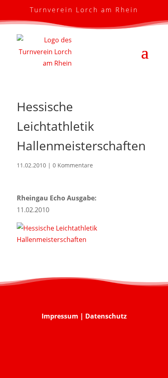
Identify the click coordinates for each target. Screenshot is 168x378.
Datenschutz (106, 316)
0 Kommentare (73, 165)
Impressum (60, 316)
